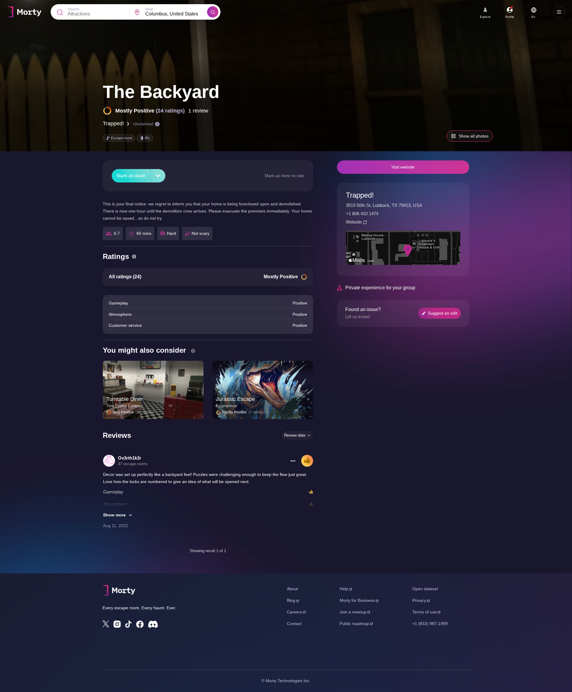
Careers (294, 612)
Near (149, 9)
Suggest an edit (442, 313)
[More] (158, 175)
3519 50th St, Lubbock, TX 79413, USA (384, 205)
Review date (294, 435)
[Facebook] (140, 624)
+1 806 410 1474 (362, 213)
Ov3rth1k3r (129, 457)
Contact (294, 623)
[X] (105, 624)
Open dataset (425, 588)
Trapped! (113, 123)
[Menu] (559, 12)
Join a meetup (353, 612)
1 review (198, 111)
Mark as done (131, 175)
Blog (291, 600)
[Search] (212, 12)
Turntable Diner (124, 399)
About (292, 588)
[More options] (293, 461)
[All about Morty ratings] (134, 256)
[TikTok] (128, 624)
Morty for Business (357, 600)
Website (354, 221)
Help (344, 588)
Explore (485, 16)
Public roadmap (354, 623)
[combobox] (176, 14)
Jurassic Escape (235, 399)
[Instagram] (117, 624)
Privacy (419, 600)
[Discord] (153, 624)
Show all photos (474, 136)
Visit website (403, 167)
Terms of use (424, 612)
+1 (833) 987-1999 (430, 623)
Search (73, 9)
